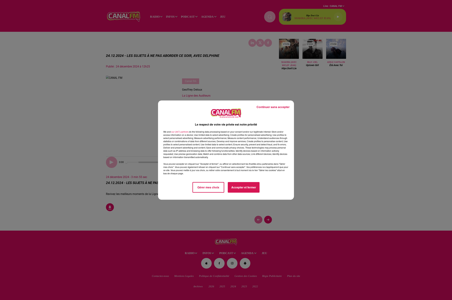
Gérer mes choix (208, 187)
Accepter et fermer (243, 187)
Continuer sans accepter (273, 107)
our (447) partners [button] (180, 131)
